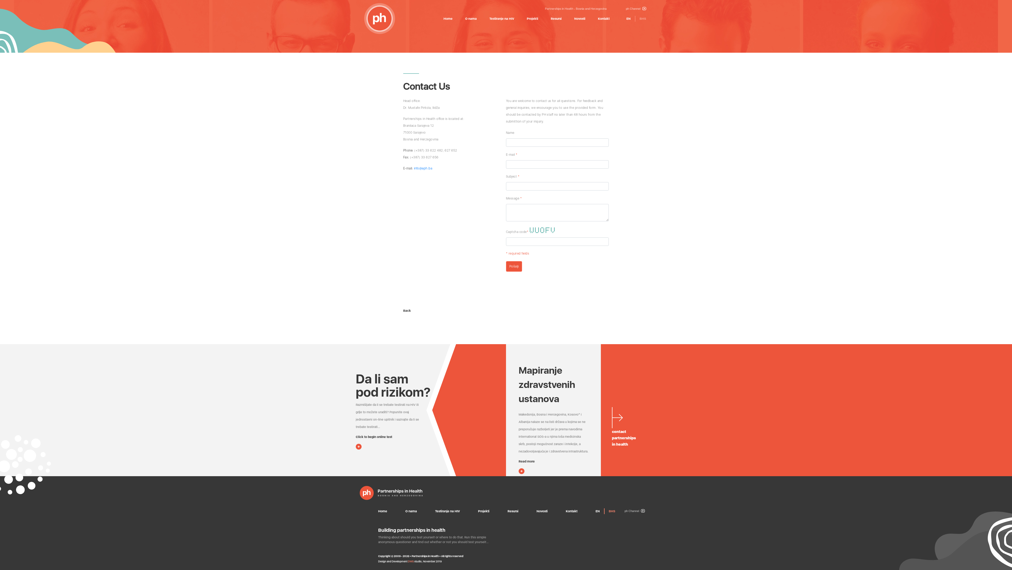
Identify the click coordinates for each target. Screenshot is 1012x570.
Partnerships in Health (559, 9)
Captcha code (517, 232)
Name (510, 133)
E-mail (512, 155)
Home (448, 19)
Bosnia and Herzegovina (591, 9)
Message (514, 198)
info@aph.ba (423, 168)
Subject (512, 176)
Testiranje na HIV (501, 19)
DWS (411, 561)
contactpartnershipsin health (624, 438)
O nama (471, 19)
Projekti (532, 19)
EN (628, 19)
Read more (527, 461)
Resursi (556, 19)
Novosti (579, 19)
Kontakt (604, 19)
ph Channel (633, 9)
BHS (643, 19)
